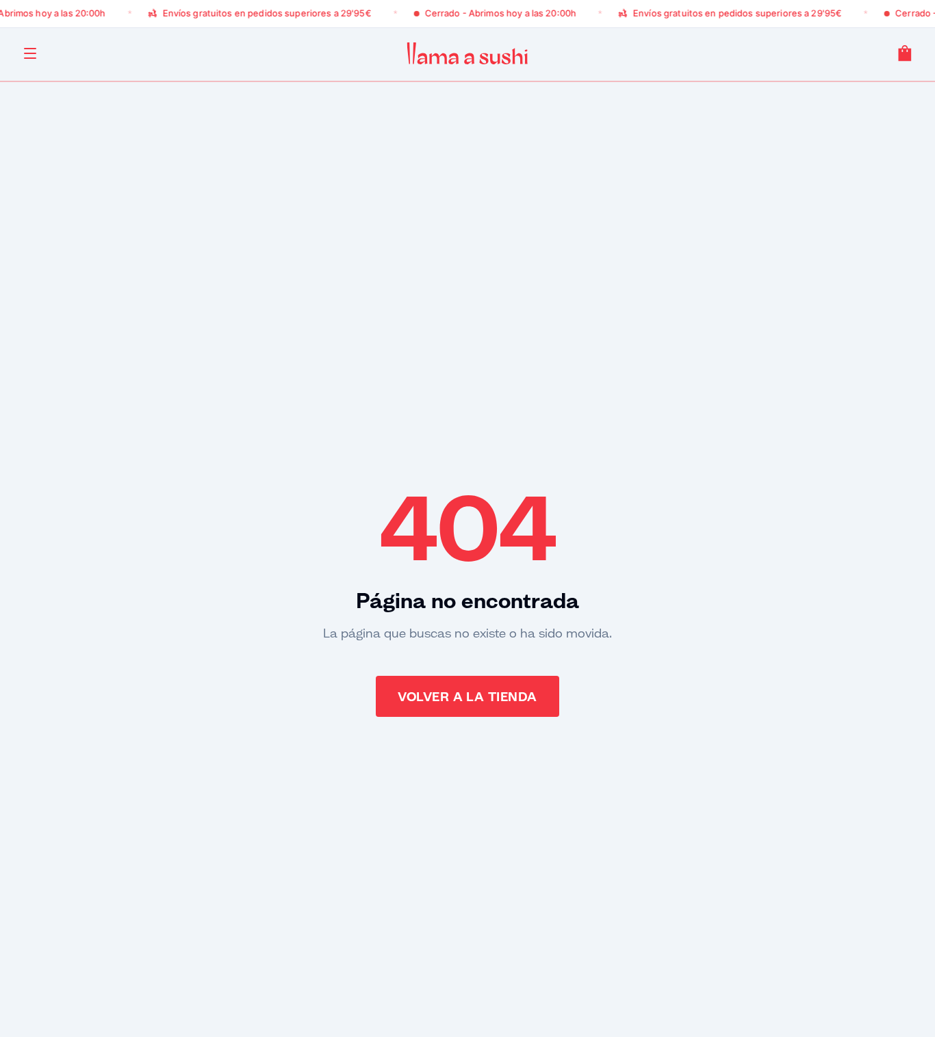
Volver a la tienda (467, 696)
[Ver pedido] (905, 53)
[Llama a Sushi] (467, 53)
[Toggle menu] (30, 53)
